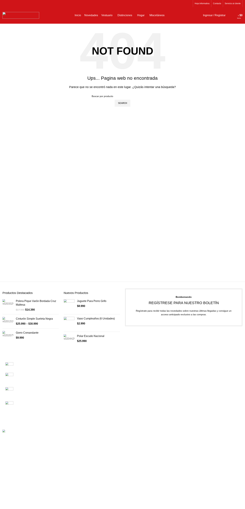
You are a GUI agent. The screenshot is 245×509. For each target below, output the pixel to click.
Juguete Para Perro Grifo (91, 301)
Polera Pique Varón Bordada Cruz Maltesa (36, 303)
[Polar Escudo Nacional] (69, 338)
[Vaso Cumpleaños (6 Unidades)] (69, 323)
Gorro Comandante (27, 332)
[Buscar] (228, 15)
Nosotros (130, 357)
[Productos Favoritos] (233, 15)
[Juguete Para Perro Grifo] (69, 305)
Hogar (190, 388)
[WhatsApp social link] (189, 3)
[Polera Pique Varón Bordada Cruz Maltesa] (7, 305)
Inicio (189, 357)
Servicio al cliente (135, 370)
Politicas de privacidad (138, 376)
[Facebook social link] (182, 3)
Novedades (193, 363)
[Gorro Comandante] (7, 335)
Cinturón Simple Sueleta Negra (34, 318)
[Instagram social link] (185, 3)
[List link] (30, 384)
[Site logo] (20, 15)
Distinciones (193, 376)
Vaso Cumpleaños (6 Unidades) (96, 318)
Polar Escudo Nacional (90, 336)
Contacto (130, 363)
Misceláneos (193, 382)
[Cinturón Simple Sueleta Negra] (7, 321)
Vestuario (192, 370)
